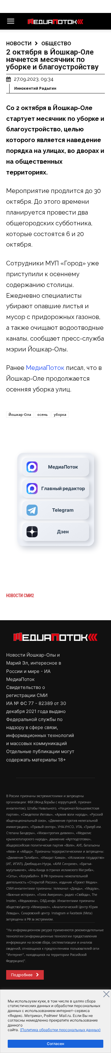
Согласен (55, 1043)
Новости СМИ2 (20, 595)
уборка (60, 414)
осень (42, 414)
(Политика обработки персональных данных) (60, 1029)
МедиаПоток (45, 367)
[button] (10, 21)
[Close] (106, 994)
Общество (56, 44)
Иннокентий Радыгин (35, 88)
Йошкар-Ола (20, 414)
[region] (55, 1021)
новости (18, 44)
